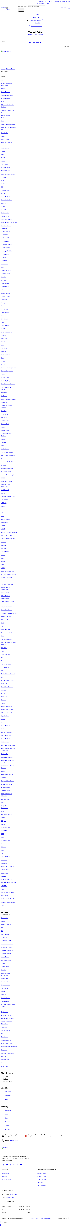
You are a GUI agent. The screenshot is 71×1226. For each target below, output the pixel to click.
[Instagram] (10, 1164)
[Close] (1, 1222)
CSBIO (3, 289)
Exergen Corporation (7, 371)
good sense (4, 417)
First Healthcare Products (8, 384)
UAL (2, 853)
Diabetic (3, 970)
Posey (2, 651)
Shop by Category (36, 20)
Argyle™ (5, 234)
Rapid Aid (4, 683)
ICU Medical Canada (7, 452)
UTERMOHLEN (5, 856)
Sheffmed (3, 729)
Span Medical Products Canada (7, 761)
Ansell (3, 161)
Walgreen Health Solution (8, 882)
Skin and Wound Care (7, 1053)
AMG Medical (5, 148)
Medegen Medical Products (9, 532)
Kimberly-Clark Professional (5, 485)
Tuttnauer (3, 847)
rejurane (3, 690)
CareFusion (4, 260)
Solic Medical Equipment (8, 745)
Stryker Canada (5, 787)
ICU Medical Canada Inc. (8, 455)
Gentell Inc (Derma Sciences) (6, 406)
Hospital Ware (5, 1001)
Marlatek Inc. (5, 522)
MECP (3, 529)
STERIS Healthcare (6, 784)
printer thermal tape (6, 1040)
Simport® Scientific (6, 732)
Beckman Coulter (6, 190)
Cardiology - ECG (6, 940)
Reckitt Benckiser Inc (7, 687)
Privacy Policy (34, 1218)
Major (2, 516)
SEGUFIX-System (6, 726)
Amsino (3, 151)
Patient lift (4, 1027)
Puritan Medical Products (8, 674)
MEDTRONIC (5, 551)
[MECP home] (8, 1150)
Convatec (3, 280)
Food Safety (4, 988)
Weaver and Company (7, 892)
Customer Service (41, 1185)
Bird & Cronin (5, 209)
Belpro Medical (5, 196)
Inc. (2, 458)
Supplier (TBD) (5, 799)
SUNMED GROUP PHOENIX (6, 795)
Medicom (3, 542)
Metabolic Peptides (6, 1015)
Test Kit (3, 1062)
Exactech (3, 364)
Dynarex (3, 335)
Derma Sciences (5, 296)
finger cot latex (5, 985)
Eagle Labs (4, 338)
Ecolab (3, 341)
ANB (2, 154)
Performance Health (6, 632)
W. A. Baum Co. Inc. (7, 879)
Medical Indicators (6, 535)
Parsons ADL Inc (6, 616)
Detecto (3, 306)
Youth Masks (5, 1066)
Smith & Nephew (6, 735)
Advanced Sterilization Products (7, 106)
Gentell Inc (4, 402)
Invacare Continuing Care (8, 475)
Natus (2, 581)
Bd (2, 931)
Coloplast (3, 277)
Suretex (3, 802)
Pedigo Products (5, 629)
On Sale (6, 1076)
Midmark (3, 561)
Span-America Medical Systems (7, 767)
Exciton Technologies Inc (8, 367)
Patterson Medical (6, 619)
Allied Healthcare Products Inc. (8, 128)
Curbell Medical (5, 293)
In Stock (6, 1079)
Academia (4, 1176)
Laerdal (3, 493)
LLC (2, 509)
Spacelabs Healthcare (7, 757)
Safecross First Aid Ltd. (7, 712)
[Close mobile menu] (0, 1225)
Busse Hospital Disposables (9, 222)
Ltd (2, 512)
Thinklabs (4, 830)
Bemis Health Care (6, 200)
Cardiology (4, 937)
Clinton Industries (6, 270)
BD (2, 187)
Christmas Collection (7, 944)
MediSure (3, 545)
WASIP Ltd (4, 886)
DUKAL (3, 329)
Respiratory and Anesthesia (9, 1046)
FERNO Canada (5, 377)
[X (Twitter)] (17, 1164)
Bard (2, 180)
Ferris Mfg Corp (5, 380)
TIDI (2, 834)
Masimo (3, 525)
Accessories (4, 918)
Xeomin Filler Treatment (8, 902)
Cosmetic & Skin (6, 953)
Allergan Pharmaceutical (8, 124)
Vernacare (4, 863)
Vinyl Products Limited (7, 866)
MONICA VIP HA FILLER (8, 574)
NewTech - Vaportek (7, 584)
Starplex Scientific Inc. (7, 781)
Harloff (3, 427)
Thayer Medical (5, 827)
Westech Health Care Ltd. (8, 899)
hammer (3, 994)
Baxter (3, 183)
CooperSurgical (5, 286)
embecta (3, 351)
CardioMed (4, 257)
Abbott (3, 88)
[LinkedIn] (14, 1164)
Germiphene (4, 414)
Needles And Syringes (7, 1018)
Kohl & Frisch (5, 490)
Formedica (4, 392)
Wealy (3, 889)
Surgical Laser (5, 1059)
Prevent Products (6, 664)
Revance (3, 700)
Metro (2, 558)
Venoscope (4, 860)
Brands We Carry (41, 1176)
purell (2, 670)
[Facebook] (3, 1164)
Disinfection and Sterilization (5, 974)
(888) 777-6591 (14, 1140)
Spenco (3, 771)
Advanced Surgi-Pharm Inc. (7, 111)
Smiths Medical (5, 739)
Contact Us (40, 1182)
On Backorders (8, 1081)
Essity (2, 358)
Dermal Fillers (5, 966)
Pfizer (2, 636)
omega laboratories (6, 606)
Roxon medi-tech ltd (7, 709)
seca (2, 722)
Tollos (2, 837)
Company (36, 17)
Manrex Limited (5, 519)
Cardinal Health (38, 34)
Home (37, 14)
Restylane (4, 696)
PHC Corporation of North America (8, 643)
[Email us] (7, 1164)
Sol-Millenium (5, 742)
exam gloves (4, 978)
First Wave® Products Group (7, 388)
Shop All (37, 23)
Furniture (3, 991)
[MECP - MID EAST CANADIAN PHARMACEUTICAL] (5, 8)
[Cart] (68, 9)
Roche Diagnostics (6, 706)
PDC (2, 623)
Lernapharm (4, 499)
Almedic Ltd (4, 133)
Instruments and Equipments (5, 1011)
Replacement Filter (6, 1043)
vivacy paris (4, 873)
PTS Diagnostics (5, 667)
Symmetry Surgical (6, 814)
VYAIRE (3, 876)
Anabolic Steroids (6, 924)
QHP (2, 677)
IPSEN (3, 478)
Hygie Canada (5, 449)
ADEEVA (3, 101)
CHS (2, 267)
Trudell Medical (5, 840)
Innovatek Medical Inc (7, 461)
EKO (2, 345)
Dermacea (4, 299)
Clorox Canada (5, 273)
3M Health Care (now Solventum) (7, 84)
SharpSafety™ (7, 254)
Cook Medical (5, 283)
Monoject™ (6, 247)
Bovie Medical (5, 213)
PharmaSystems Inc (6, 639)
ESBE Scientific (5, 354)
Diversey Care (5, 312)
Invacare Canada (6, 471)
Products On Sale (41, 1179)
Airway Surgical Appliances (5, 116)
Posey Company (5, 654)
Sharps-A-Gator (7, 251)
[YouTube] (21, 1164)
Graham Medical (6, 420)
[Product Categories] (62, 9)
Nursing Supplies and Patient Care (7, 1023)
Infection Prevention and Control (8, 1005)
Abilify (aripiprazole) (7, 95)
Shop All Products (41, 1173)
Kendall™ (6, 238)
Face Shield (4, 981)
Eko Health (4, 348)
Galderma (4, 396)
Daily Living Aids (6, 960)
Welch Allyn (4, 895)
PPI (2, 657)
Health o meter (5, 430)
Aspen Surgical (5, 167)
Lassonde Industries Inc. (8, 496)
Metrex (3, 555)
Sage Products (5, 716)
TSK (2, 843)
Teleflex (3, 817)
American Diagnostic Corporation (7, 144)
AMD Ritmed (5, 139)
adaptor (3, 921)
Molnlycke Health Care (7, 571)
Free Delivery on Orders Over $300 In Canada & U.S (54, 1)
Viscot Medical (5, 869)
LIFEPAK (3, 503)
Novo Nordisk (5, 592)
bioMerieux (4, 203)
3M (2, 80)
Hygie (2, 445)
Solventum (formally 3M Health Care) (8, 749)
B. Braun (3, 177)
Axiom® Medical (6, 170)
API (2, 927)
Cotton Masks (5, 957)
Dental (3, 963)
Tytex (2, 850)
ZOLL (2, 905)
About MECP (5, 1173)
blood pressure (5, 934)
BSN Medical (5, 216)
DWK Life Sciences (6, 332)
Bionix (3, 206)
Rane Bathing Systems (7, 680)
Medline (3, 548)
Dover (3, 322)
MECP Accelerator (7, 1179)
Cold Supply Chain (6, 947)
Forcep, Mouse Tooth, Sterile (9, 69)
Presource (4, 661)
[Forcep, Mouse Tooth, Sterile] (9, 58)
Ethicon (3, 361)
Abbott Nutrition (5, 92)
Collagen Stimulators (7, 950)
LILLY (3, 506)
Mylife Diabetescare (6, 577)
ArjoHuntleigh (5, 164)
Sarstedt (3, 719)
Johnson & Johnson (6, 481)
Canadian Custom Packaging (6, 227)
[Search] (21, 10)
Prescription (4, 1037)
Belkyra (3, 193)
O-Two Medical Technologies (5, 597)
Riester (3, 703)
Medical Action (7, 244)
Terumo (3, 824)
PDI (2, 626)
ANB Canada (5, 158)
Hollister (3, 442)
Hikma (3, 439)
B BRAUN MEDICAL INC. (9, 174)
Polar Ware (4, 648)
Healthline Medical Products (6, 435)
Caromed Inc (4, 264)
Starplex (3, 777)
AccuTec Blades (5, 98)
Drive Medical (5, 325)
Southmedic (4, 754)
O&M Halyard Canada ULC (7, 602)
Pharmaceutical (5, 1030)
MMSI (3, 568)
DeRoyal (3, 303)
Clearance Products (36, 26)
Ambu (3, 136)
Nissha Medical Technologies (5, 588)
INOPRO (3, 465)
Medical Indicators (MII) (8, 538)
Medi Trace (6, 241)
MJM (2, 564)
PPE (2, 1033)
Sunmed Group (5, 790)
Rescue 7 (3, 693)
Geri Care (3, 411)
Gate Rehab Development (8, 399)
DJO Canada (4, 319)
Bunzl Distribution (6, 219)
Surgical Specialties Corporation (6, 807)
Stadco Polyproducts (7, 774)
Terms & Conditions (45, 1218)
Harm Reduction (5, 998)
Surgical (3, 1056)
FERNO (3, 374)
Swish (2, 811)
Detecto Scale (5, 309)
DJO (2, 316)
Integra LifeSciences (7, 468)
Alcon (2, 121)
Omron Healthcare (6, 610)
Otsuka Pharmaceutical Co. (9, 613)
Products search (23, 6)
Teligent (3, 821)
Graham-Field (5, 424)
